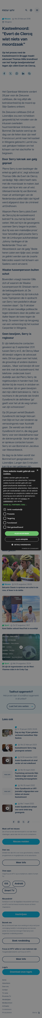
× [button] (37, 470)
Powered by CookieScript (30, 548)
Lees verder (18, 501)
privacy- (24, 498)
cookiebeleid (8, 501)
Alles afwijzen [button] (22, 539)
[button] (21, 505)
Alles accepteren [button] (22, 533)
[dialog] (21, 509)
